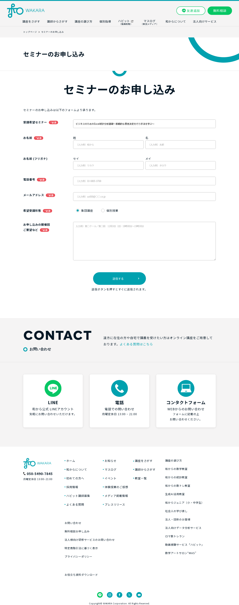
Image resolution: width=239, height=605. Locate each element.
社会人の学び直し (176, 511)
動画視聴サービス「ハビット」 (184, 544)
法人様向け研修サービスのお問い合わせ (90, 539)
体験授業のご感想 (116, 487)
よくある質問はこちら (136, 344)
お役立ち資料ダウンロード (81, 574)
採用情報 (72, 487)
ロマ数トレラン (175, 536)
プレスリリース (115, 504)
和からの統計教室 (176, 477)
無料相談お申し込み (77, 531)
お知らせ (111, 461)
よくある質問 (75, 504)
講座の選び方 (173, 460)
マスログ (111, 469)
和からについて (76, 469)
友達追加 (193, 10)
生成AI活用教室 (175, 494)
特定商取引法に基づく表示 (81, 548)
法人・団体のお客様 (177, 519)
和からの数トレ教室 (177, 485)
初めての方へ (75, 478)
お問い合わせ (73, 523)
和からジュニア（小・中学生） (184, 502)
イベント (111, 478)
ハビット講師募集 (78, 496)
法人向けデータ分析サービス (183, 528)
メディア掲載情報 (116, 496)
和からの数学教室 (176, 469)
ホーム (70, 461)
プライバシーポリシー (79, 556)
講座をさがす (144, 461)
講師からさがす (145, 469)
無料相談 (219, 10)
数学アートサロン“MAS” (180, 553)
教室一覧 (141, 478)
